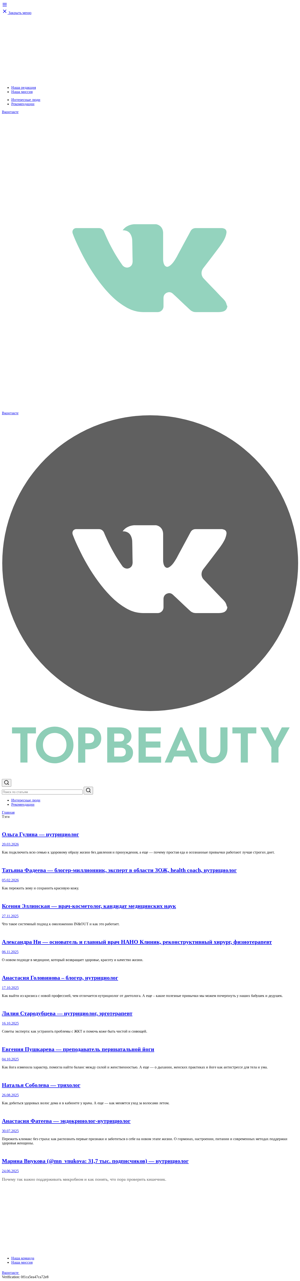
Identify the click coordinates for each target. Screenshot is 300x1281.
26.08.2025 (10, 1095)
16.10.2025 (10, 1023)
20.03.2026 (10, 844)
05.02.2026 (10, 880)
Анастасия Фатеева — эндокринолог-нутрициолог (66, 1121)
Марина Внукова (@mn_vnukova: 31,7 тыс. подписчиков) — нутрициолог (95, 1161)
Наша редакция (23, 88)
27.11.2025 (10, 916)
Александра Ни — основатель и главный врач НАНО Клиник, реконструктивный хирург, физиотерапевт (137, 942)
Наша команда (22, 1258)
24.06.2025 (10, 1171)
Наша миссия (22, 92)
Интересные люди (25, 100)
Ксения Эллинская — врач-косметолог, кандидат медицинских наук (89, 906)
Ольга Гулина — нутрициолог (40, 834)
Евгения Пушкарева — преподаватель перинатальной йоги (78, 1049)
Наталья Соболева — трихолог (41, 1085)
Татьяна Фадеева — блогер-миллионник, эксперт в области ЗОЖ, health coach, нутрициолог (119, 870)
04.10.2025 (10, 1059)
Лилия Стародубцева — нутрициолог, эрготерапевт (67, 1013)
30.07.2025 (10, 1131)
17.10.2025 (10, 988)
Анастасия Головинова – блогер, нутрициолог (60, 978)
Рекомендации (22, 104)
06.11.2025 (10, 952)
